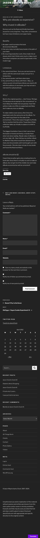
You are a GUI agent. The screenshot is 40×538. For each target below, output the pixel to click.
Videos (5, 449)
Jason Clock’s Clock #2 (10, 380)
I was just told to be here (11, 395)
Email (5, 248)
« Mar (9, 357)
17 (10, 346)
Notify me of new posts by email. (13, 283)
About (5, 430)
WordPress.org (8, 473)
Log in (5, 461)
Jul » (30, 357)
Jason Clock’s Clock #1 (10, 387)
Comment (7, 213)
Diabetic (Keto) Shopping (11, 383)
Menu (21, 10)
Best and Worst (11, 193)
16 (5, 346)
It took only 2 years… (9, 391)
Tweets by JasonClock (10, 323)
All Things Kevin (8, 434)
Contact (5, 442)
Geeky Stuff (30, 193)
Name (5, 239)
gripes (8, 194)
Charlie (5, 438)
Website (5, 258)
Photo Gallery (7, 446)
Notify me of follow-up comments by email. (17, 277)
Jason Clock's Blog (17, 2)
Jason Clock (18, 17)
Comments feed (8, 469)
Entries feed (7, 465)
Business (21, 193)
